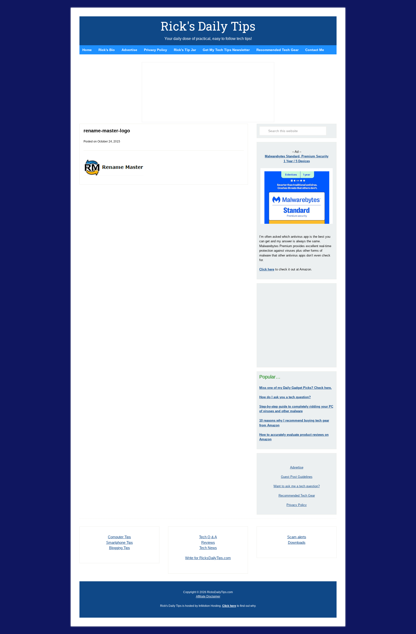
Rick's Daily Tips (208, 26)
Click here (229, 606)
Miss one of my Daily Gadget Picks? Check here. (295, 388)
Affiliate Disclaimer (208, 596)
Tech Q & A (208, 537)
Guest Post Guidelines (296, 477)
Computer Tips (119, 537)
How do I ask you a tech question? (285, 397)
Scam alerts (296, 537)
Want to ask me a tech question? (296, 486)
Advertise (296, 467)
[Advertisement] (296, 325)
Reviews (208, 542)
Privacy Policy (296, 505)
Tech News (208, 548)
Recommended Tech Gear (297, 495)
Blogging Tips (119, 548)
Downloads (297, 542)
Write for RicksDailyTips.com (208, 558)
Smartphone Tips (119, 542)
